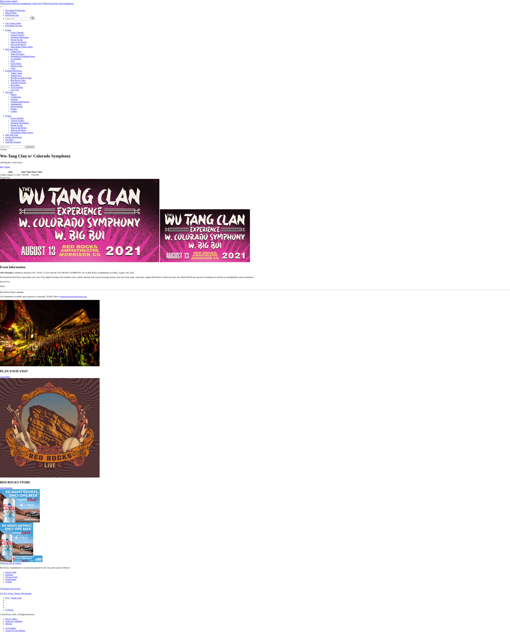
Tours (13, 68)
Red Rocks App (12, 15)
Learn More (5, 377)
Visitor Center (16, 73)
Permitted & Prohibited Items (23, 56)
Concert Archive (17, 35)
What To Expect (17, 54)
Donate (14, 109)
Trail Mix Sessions (18, 83)
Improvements (17, 106)
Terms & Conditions (13, 621)
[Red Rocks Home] (255, 3)
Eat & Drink (16, 63)
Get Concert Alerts (13, 23)
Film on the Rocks (18, 44)
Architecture (16, 97)
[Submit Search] (32, 18)
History (14, 94)
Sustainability (16, 104)
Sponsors (9, 575)
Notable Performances (20, 102)
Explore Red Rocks (13, 71)
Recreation (15, 85)
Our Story (9, 92)
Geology (14, 99)
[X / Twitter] (13, 598)
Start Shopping (6, 488)
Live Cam (15, 90)
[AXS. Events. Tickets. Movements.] (16, 593)
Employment (10, 579)
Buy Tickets (5, 167)
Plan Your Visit (11, 49)
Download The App (13, 26)
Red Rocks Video (18, 80)
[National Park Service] (10, 589)
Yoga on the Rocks (19, 42)
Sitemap (8, 624)
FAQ (13, 61)
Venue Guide (10, 572)
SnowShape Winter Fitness (22, 132)
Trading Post (16, 75)
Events (8, 30)
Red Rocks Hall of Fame (21, 78)
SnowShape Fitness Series (22, 47)
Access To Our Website (15, 630)
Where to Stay (17, 66)
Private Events (17, 40)
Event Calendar (17, 32)
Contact (14, 111)
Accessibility (16, 59)
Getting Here (16, 52)
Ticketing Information (20, 37)
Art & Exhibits (17, 87)
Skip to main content (8, 1)
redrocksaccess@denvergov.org (73, 296)
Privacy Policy (11, 619)
